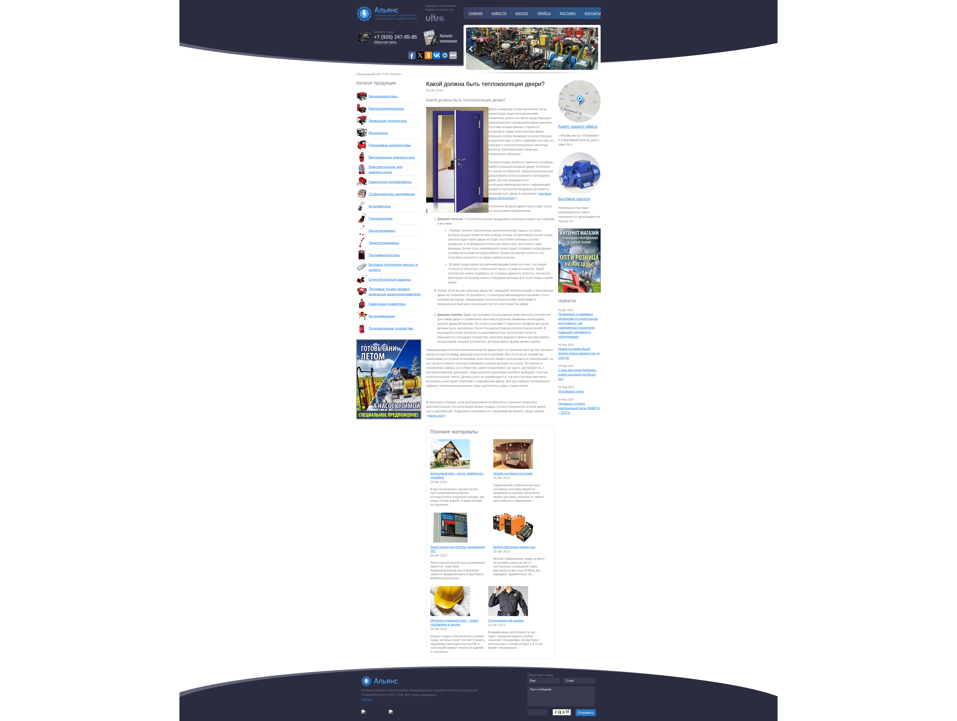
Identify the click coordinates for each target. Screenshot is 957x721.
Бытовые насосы (574, 199)
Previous (593, 48)
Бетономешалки (382, 316)
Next (471, 48)
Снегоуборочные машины (390, 279)
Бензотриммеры (382, 231)
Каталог (522, 13)
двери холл (436, 415)
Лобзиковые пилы (571, 391)
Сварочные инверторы (387, 304)
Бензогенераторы (383, 96)
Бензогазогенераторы (386, 108)
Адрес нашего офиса (577, 126)
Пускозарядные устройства (391, 328)
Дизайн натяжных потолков (512, 473)
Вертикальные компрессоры (392, 157)
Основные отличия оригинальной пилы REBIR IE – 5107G (579, 408)
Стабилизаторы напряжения (392, 194)
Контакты (593, 13)
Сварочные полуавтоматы (390, 182)
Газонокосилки (381, 218)
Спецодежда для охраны (506, 620)
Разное (366, 699)
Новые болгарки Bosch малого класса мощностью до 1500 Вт (579, 353)
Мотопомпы (378, 133)
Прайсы (544, 13)
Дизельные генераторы (388, 121)
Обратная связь (385, 42)
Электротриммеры (384, 243)
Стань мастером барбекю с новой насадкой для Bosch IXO (577, 374)
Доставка (568, 13)
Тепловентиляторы (384, 255)
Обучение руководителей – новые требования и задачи (454, 622)
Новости (498, 13)
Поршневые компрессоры (390, 145)
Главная (475, 13)
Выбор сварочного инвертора (514, 547)
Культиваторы (380, 206)
